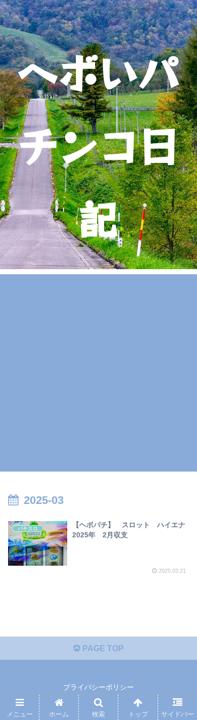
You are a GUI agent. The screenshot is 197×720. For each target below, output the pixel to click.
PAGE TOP (102, 648)
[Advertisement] (98, 373)
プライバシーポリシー (98, 687)
